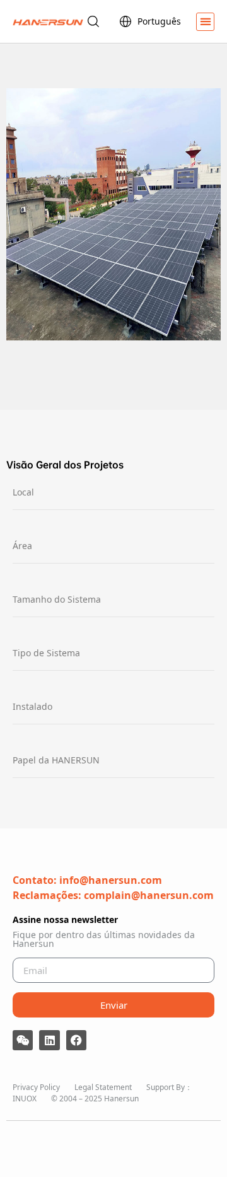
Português (159, 21)
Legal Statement (103, 1087)
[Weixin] (23, 1040)
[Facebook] (76, 1040)
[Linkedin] (49, 1040)
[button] (205, 22)
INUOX (25, 1098)
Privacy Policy (36, 1087)
